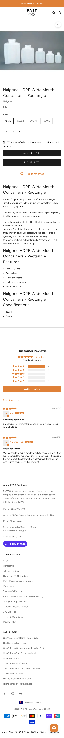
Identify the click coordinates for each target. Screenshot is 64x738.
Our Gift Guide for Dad (14, 673)
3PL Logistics (9, 611)
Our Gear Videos (11, 658)
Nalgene (7, 101)
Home (4, 731)
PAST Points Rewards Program (18, 581)
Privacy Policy (9, 622)
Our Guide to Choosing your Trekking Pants (24, 648)
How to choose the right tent (17, 678)
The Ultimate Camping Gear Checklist (21, 668)
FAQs (5, 560)
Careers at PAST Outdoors (16, 576)
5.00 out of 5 (40, 357)
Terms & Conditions (13, 616)
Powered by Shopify (42, 709)
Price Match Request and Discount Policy (23, 596)
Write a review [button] (32, 389)
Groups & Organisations (15, 601)
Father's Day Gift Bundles (32, 3)
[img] (9, 408)
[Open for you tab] (54, 728)
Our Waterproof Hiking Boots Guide (20, 638)
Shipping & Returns (12, 591)
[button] (18, 366)
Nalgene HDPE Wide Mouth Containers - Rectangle (34, 731)
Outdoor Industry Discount (16, 606)
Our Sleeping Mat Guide (15, 643)
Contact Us (8, 565)
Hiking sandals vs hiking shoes (17, 683)
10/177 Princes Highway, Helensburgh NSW (33, 515)
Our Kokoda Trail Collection (16, 663)
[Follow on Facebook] (4, 693)
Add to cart (32, 153)
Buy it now (32, 162)
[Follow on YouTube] (20, 693)
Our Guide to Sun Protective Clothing (21, 653)
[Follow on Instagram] (12, 693)
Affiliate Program (11, 570)
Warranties (8, 586)
